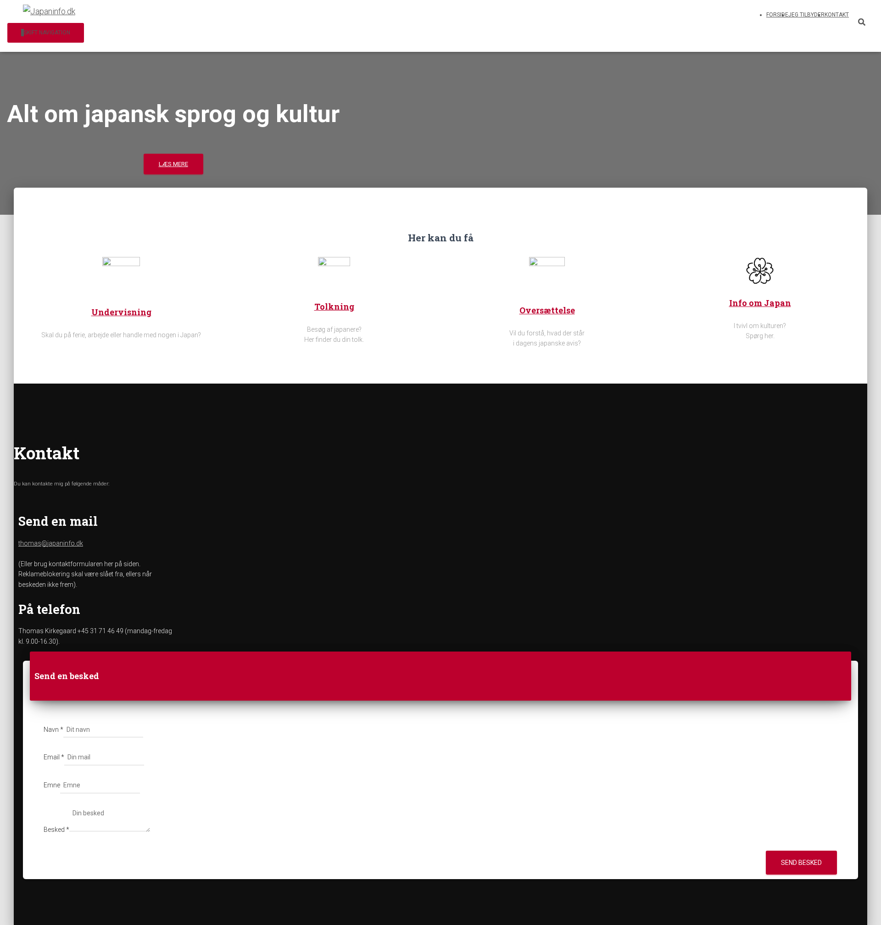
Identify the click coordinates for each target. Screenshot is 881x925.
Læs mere (173, 164)
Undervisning (121, 312)
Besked (56, 829)
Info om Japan (760, 302)
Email (54, 757)
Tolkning (334, 306)
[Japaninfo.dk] (49, 11)
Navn (53, 729)
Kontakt (837, 14)
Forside (777, 14)
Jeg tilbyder (806, 14)
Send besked (801, 862)
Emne (52, 785)
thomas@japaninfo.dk (50, 543)
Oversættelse (547, 310)
